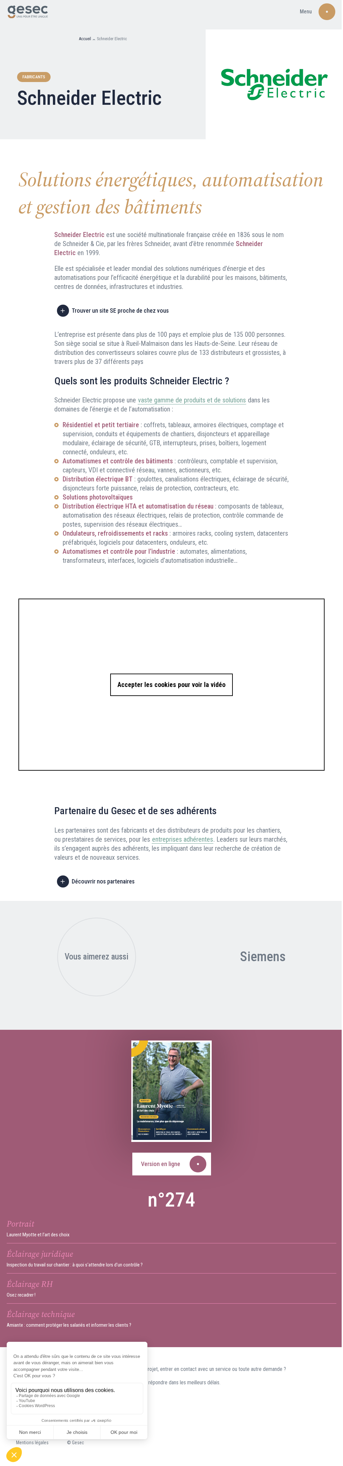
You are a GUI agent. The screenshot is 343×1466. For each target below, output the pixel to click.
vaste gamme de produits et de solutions (192, 400)
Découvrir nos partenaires (103, 881)
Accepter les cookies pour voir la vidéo (171, 685)
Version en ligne (160, 1163)
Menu (306, 11)
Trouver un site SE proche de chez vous (120, 310)
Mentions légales (32, 1442)
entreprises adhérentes (182, 839)
